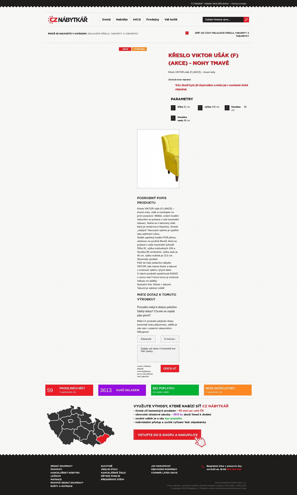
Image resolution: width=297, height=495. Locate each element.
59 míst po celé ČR (191, 410)
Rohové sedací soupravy (67, 482)
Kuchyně (106, 466)
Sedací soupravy (62, 466)
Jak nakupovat (161, 466)
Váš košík (170, 19)
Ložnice (56, 476)
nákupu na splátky (147, 280)
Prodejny (152, 19)
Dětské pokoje (110, 476)
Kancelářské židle (113, 472)
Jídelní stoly (109, 469)
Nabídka (122, 19)
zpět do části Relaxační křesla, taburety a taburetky (222, 34)
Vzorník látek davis (164, 472)
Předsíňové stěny (112, 479)
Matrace (56, 479)
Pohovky (56, 469)
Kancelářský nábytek (65, 472)
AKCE (137, 19)
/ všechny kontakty (238, 4)
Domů (106, 19)
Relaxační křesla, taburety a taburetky (113, 33)
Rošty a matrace (62, 486)
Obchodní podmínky (164, 469)
